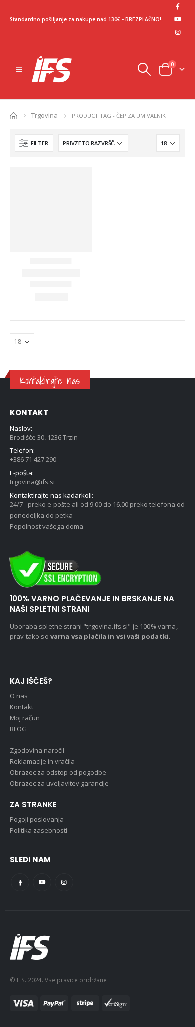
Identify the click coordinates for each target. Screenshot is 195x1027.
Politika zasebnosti (39, 830)
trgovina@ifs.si (32, 481)
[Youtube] (178, 19)
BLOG (18, 728)
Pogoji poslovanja (37, 819)
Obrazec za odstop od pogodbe (58, 772)
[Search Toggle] (144, 69)
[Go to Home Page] (14, 115)
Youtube (42, 882)
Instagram (64, 882)
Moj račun (25, 717)
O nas (19, 695)
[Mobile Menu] (19, 69)
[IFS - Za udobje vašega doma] (52, 69)
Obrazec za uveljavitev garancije (59, 783)
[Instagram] (178, 32)
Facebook (20, 882)
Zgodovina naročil (37, 750)
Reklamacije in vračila (42, 761)
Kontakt (22, 706)
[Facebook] (178, 6)
